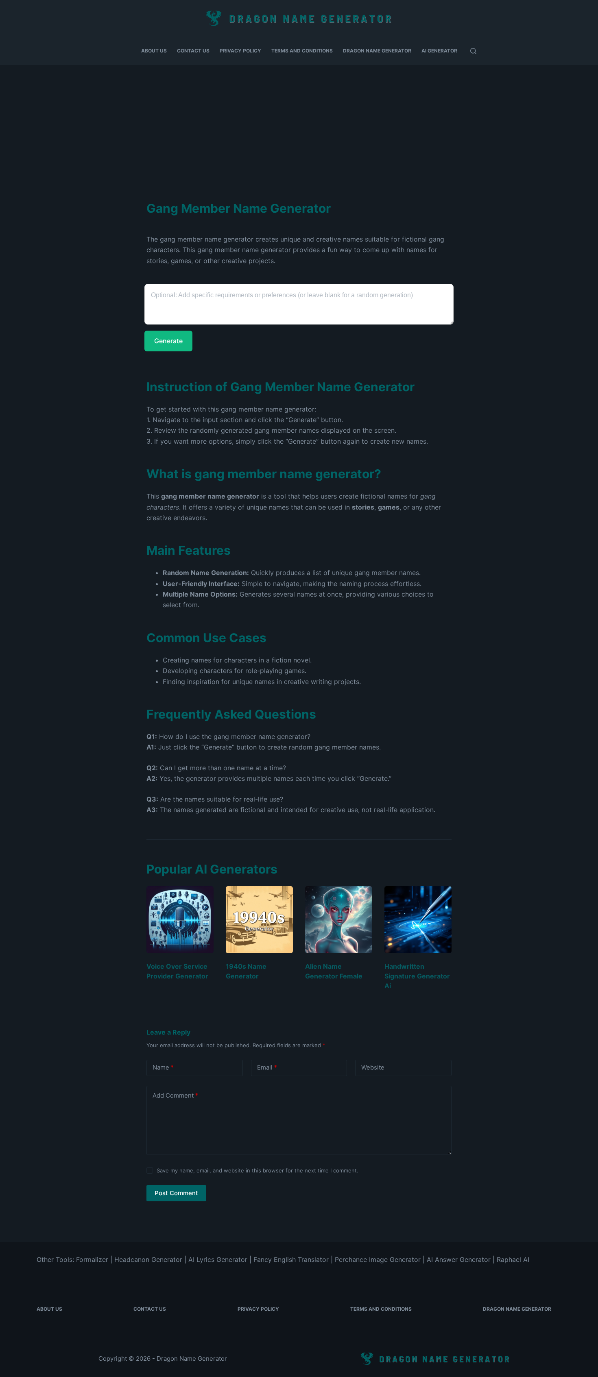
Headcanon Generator (148, 1259)
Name (163, 1067)
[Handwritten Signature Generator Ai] (418, 919)
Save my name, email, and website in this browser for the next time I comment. (257, 1170)
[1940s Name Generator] (259, 919)
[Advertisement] (299, 126)
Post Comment (176, 1193)
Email (267, 1067)
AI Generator (439, 51)
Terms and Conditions (302, 51)
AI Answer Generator (459, 1259)
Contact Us (193, 51)
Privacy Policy (240, 51)
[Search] (473, 51)
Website (372, 1067)
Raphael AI (513, 1259)
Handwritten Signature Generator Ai (417, 976)
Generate (168, 341)
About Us (154, 51)
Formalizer (92, 1259)
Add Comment (175, 1095)
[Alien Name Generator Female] (338, 919)
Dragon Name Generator (377, 51)
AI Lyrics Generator (217, 1259)
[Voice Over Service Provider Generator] (180, 919)
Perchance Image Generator (378, 1259)
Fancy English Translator (291, 1259)
